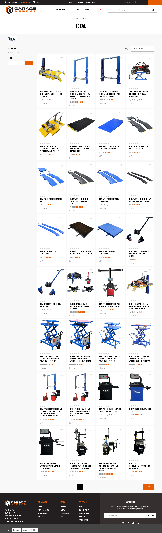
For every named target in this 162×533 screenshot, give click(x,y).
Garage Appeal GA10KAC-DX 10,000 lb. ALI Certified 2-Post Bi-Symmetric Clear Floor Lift (110, 94)
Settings (6, 530)
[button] (20, 58)
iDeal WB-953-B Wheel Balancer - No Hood (140, 410)
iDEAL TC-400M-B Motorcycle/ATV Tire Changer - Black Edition (140, 466)
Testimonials (64, 513)
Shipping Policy (84, 513)
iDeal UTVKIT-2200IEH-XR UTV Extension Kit (109, 200)
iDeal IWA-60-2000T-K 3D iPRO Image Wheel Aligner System (109, 305)
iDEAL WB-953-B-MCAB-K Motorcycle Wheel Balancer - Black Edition (50, 466)
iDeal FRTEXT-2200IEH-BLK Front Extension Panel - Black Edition (80, 252)
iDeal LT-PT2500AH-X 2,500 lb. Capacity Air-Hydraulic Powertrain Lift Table (109, 358)
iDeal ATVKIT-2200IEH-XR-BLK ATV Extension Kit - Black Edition (140, 200)
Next (148, 487)
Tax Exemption (84, 520)
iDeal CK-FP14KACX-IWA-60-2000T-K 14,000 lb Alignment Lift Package (79, 306)
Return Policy (84, 510)
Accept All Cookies (29, 530)
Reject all (16, 530)
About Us (63, 506)
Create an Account (44, 510)
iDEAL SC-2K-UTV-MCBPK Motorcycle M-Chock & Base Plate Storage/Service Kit (50, 148)
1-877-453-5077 (10, 513)
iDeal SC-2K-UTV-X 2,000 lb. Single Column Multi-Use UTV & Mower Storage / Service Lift (139, 306)
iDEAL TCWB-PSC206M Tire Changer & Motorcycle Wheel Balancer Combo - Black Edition (109, 467)
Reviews (62, 510)
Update (29, 63)
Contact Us (83, 506)
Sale (99, 9)
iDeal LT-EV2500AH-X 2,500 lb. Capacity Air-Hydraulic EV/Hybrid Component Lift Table (140, 358)
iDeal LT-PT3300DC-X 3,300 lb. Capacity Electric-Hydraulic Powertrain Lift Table (50, 358)
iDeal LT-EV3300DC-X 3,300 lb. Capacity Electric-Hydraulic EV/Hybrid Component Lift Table (80, 358)
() (156, 2)
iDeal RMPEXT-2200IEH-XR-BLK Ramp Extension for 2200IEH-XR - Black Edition (80, 148)
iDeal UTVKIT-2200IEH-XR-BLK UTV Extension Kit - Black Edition (79, 201)
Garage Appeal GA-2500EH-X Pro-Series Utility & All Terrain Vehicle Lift (138, 94)
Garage (46, 9)
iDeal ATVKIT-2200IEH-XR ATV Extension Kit (50, 252)
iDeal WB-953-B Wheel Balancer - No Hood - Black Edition (110, 410)
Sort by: (125, 49)
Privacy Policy (120, 526)
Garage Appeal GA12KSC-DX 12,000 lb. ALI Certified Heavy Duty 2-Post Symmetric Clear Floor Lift (80, 95)
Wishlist (41, 516)
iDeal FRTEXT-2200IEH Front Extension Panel (108, 252)
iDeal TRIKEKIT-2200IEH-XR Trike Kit (51, 200)
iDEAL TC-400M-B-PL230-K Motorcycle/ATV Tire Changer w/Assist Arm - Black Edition (80, 466)
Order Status (42, 513)
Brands (88, 9)
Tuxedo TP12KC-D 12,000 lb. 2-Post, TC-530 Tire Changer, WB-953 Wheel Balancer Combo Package (80, 412)
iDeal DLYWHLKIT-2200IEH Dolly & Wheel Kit (51, 305)
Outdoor (75, 9)
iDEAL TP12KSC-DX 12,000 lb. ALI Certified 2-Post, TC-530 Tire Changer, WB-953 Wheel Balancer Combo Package (51, 412)
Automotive (60, 9)
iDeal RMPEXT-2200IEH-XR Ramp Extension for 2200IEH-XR (109, 147)
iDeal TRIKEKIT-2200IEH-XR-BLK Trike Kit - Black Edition (139, 147)
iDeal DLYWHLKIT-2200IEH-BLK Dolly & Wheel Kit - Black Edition (139, 253)
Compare (44, 103)
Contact (128, 2)
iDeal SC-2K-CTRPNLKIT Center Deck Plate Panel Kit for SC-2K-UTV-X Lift (51, 94)
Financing (82, 516)
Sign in (40, 506)
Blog (61, 516)
